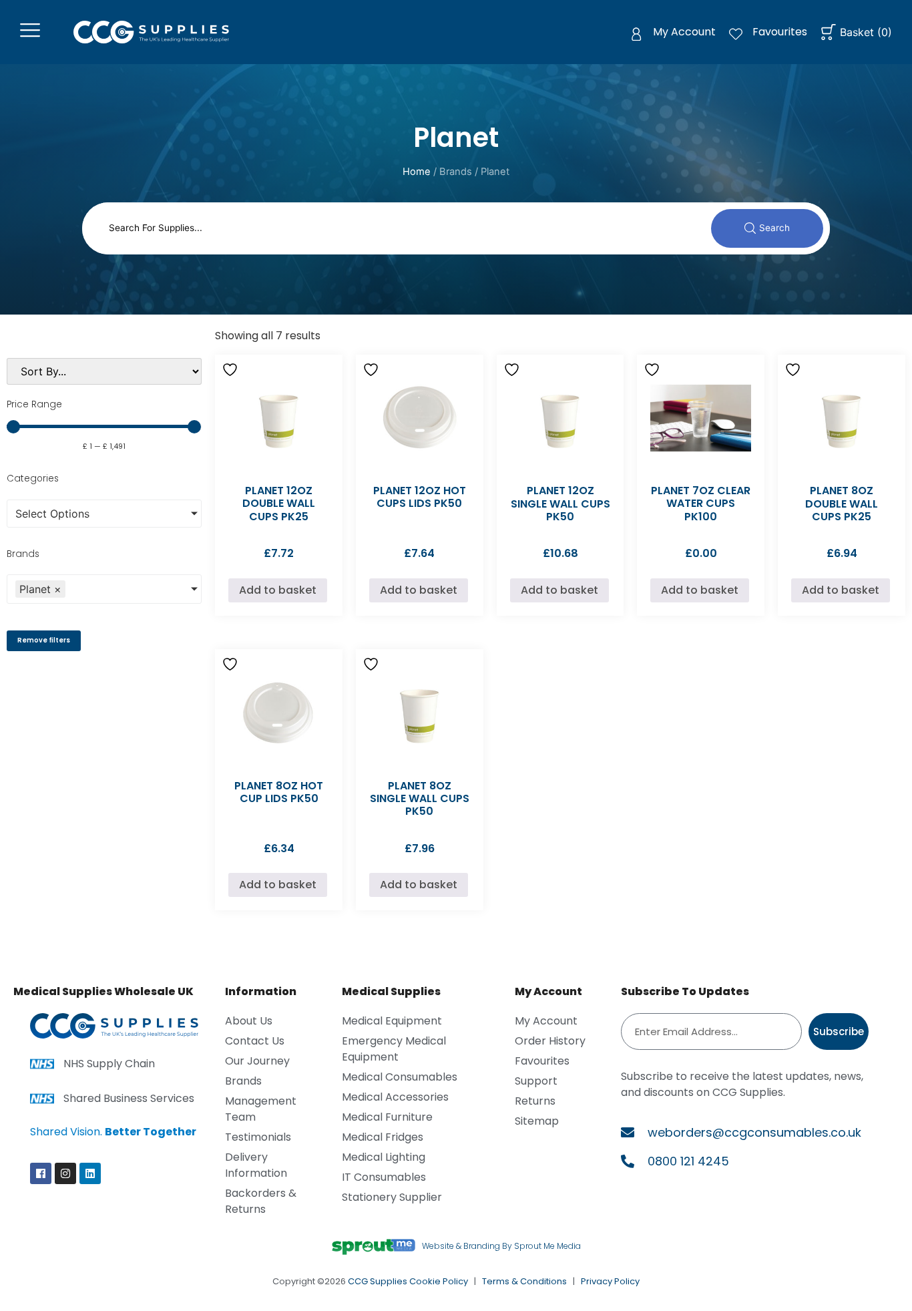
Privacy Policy (610, 1281)
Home (417, 172)
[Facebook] (40, 1173)
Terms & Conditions (524, 1281)
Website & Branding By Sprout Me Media (501, 1246)
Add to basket (277, 590)
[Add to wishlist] (232, 369)
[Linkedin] (90, 1173)
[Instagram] (65, 1173)
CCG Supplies (377, 1281)
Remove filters (43, 640)
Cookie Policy (438, 1281)
